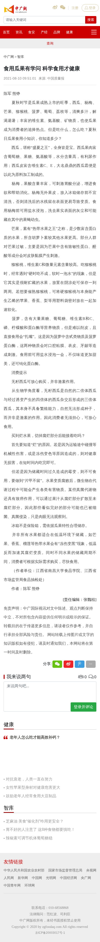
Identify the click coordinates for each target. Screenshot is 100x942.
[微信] (57, 664)
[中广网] (16, 8)
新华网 (23, 878)
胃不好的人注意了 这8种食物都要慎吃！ (40, 829)
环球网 (30, 885)
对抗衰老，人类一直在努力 (29, 779)
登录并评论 (83, 707)
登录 (92, 8)
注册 (75, 8)
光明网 (51, 878)
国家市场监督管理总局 (65, 870)
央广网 (86, 878)
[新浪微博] (68, 664)
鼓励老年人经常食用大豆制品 (31, 796)
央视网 (91, 870)
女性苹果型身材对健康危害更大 (33, 787)
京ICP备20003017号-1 (50, 932)
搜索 (90, 20)
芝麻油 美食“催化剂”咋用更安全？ (35, 821)
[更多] (91, 664)
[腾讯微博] (79, 664)
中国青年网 (12, 885)
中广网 (9, 57)
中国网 (37, 878)
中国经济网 (68, 878)
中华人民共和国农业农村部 (24, 870)
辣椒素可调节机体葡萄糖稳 (29, 838)
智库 (20, 57)
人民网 (9, 878)
